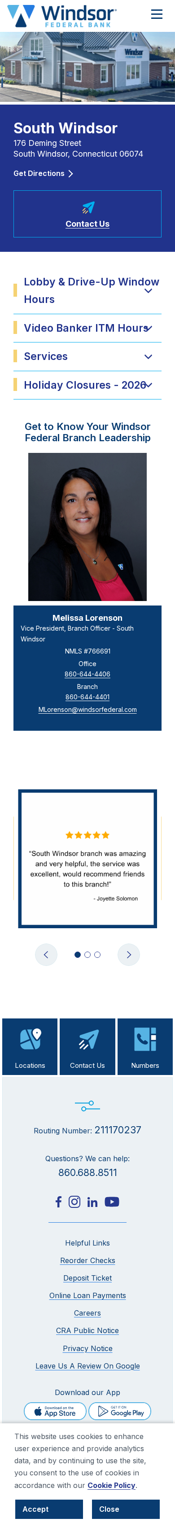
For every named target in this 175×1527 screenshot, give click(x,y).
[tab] (77, 955)
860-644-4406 (87, 674)
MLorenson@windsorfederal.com (88, 709)
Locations (30, 1065)
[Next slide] (129, 954)
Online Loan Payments (87, 1295)
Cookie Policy (112, 1485)
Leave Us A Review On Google (87, 1365)
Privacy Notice (88, 1348)
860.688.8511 (87, 1172)
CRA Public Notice (87, 1330)
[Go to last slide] (46, 954)
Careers (87, 1312)
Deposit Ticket (87, 1277)
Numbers (145, 1065)
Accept (35, 1509)
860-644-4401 (87, 697)
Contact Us (87, 1065)
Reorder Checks (87, 1260)
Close (109, 1509)
